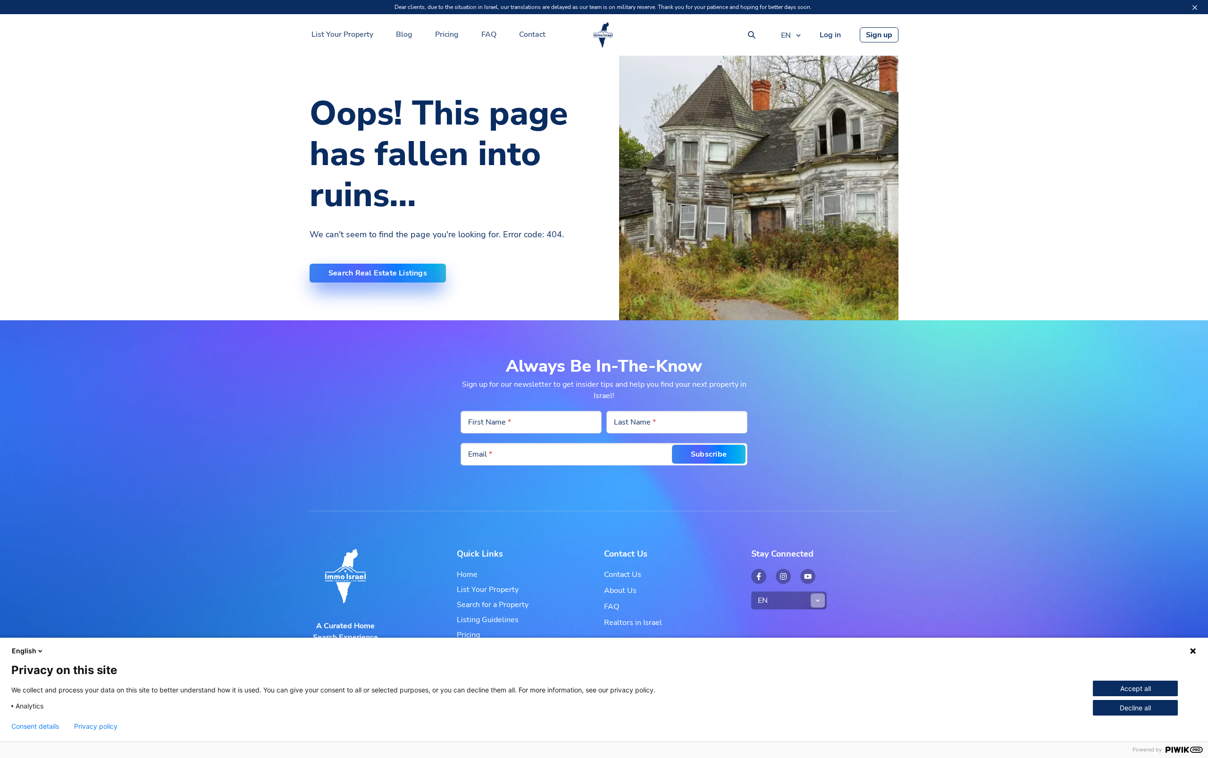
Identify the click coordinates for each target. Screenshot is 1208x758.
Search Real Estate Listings (377, 273)
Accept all (1135, 688)
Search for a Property (492, 605)
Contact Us (622, 574)
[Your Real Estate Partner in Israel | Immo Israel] (603, 35)
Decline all (1135, 708)
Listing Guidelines (488, 620)
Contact (532, 34)
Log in (830, 35)
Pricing (447, 34)
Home (467, 574)
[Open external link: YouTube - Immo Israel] (807, 576)
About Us (620, 590)
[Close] (1194, 7)
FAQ (488, 34)
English (24, 651)
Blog (404, 34)
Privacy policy (95, 726)
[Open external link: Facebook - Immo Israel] (758, 576)
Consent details (35, 726)
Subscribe (709, 454)
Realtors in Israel (633, 622)
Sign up (879, 35)
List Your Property (342, 34)
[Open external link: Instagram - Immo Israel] (783, 576)
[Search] (751, 34)
